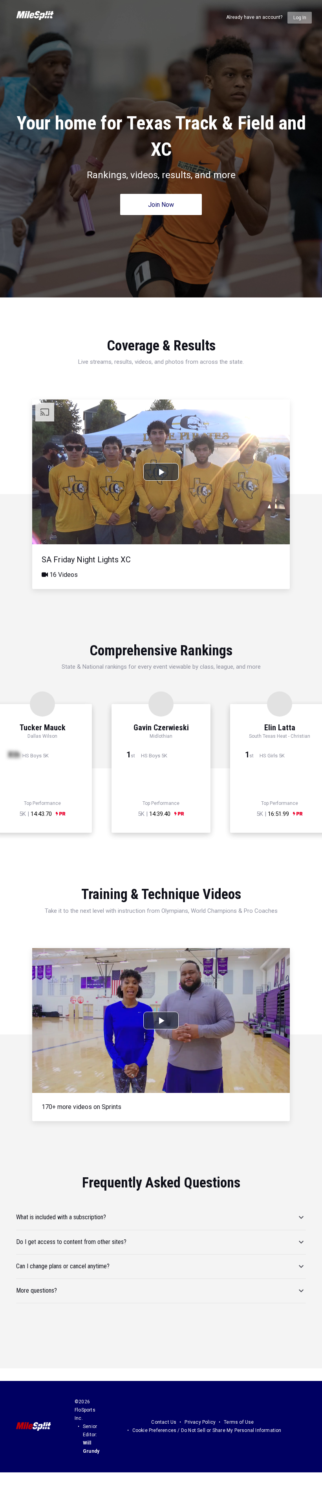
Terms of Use (239, 1422)
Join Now (161, 204)
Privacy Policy (200, 1422)
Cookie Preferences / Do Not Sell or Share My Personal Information (207, 1430)
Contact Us (163, 1422)
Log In (299, 17)
